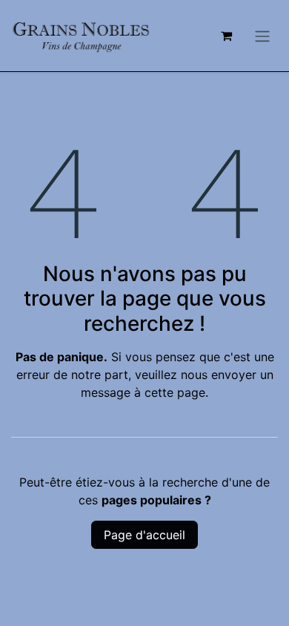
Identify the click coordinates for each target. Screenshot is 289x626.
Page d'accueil (144, 534)
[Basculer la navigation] (262, 35)
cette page (174, 392)
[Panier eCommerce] (226, 35)
